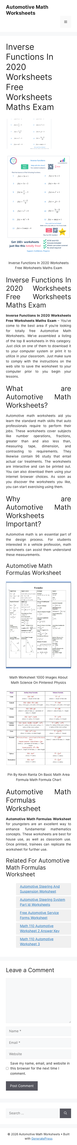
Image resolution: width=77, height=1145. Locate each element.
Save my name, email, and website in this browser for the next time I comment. (40, 1068)
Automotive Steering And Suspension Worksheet (40, 889)
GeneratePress (42, 1138)
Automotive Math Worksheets (27, 10)
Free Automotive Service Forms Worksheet (39, 915)
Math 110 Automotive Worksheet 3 (37, 941)
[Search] (65, 1113)
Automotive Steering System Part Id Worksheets (42, 902)
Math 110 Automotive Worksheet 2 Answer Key (39, 928)
